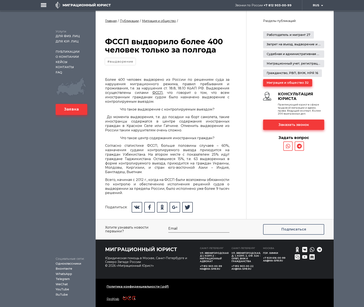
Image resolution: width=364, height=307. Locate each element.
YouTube (62, 289)
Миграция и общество (159, 21)
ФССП (157, 93)
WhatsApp (64, 274)
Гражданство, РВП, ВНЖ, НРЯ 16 (292, 73)
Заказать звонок (293, 125)
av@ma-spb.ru (241, 268)
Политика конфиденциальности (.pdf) (138, 286)
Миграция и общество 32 (288, 83)
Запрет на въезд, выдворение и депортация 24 (304, 44)
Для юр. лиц (67, 41)
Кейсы (61, 62)
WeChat (62, 284)
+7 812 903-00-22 (243, 266)
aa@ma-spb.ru (273, 260)
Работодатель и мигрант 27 (288, 35)
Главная (111, 21)
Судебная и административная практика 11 (301, 54)
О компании (67, 57)
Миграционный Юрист (141, 249)
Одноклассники (68, 263)
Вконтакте (64, 269)
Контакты (65, 67)
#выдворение (120, 61)
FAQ (59, 72)
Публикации (68, 52)
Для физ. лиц (68, 36)
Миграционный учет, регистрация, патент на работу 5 (310, 63)
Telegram (63, 279)
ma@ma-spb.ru (210, 268)
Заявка (71, 109)
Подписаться (293, 229)
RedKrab (113, 299)
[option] (288, 35)
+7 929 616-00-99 (274, 257)
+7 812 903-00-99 (278, 5)
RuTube (62, 294)
